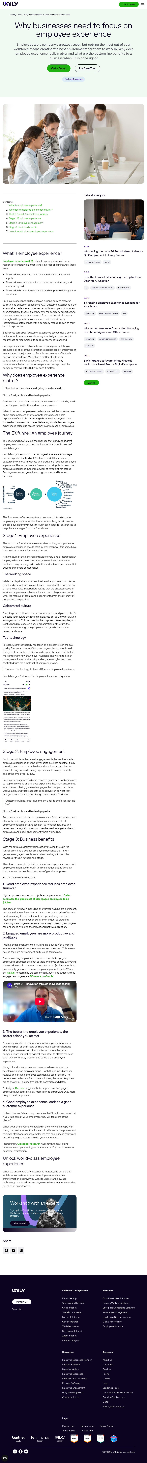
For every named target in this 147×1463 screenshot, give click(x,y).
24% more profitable (41, 976)
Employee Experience (73, 79)
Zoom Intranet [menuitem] (69, 1335)
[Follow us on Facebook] (20, 1451)
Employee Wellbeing (108, 313)
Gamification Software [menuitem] (73, 1302)
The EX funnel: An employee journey (28, 214)
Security (89, 346)
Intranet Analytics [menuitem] (71, 1340)
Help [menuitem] (105, 1383)
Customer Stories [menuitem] (70, 1397)
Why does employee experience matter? (31, 209)
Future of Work (93, 262)
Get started (20, 1223)
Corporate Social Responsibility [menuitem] (118, 1392)
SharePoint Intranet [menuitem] (72, 1312)
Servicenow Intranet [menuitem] (72, 1331)
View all (91, 382)
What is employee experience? (25, 205)
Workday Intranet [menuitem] (70, 1326)
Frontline (90, 313)
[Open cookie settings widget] (4, 1458)
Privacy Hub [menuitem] (68, 1426)
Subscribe (17, 1309)
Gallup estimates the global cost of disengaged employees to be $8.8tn (37, 899)
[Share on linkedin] (21, 1250)
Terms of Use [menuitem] (68, 1430)
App (124, 313)
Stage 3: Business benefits (23, 227)
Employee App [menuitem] (69, 1298)
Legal (132, 1452)
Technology (123, 288)
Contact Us (21, 1301)
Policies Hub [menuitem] (87, 1430)
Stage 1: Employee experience (25, 218)
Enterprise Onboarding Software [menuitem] (119, 1307)
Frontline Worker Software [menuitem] (115, 1298)
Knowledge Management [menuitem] (115, 1312)
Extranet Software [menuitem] (71, 1383)
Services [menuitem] (107, 1369)
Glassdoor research (28, 1143)
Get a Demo (129, 4)
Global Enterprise (107, 339)
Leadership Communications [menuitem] (117, 1317)
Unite (107, 262)
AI (86, 288)
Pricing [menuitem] (106, 1373)
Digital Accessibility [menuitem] (112, 1321)
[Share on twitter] (13, 1250)
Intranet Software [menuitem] (71, 1364)
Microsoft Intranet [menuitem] (71, 1317)
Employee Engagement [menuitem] (73, 1387)
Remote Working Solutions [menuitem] (116, 1302)
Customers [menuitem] (108, 1364)
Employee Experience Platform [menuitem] (77, 1359)
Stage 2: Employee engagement (26, 222)
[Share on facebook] (6, 1250)
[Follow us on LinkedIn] (15, 1451)
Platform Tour (87, 68)
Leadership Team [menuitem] (111, 1387)
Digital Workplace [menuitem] (70, 1369)
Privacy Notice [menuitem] (88, 1426)
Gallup (11, 972)
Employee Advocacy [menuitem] (113, 1326)
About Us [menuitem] (107, 1359)
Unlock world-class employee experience (31, 231)
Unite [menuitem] (105, 1401)
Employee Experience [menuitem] (72, 1373)
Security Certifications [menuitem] (113, 1397)
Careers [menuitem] (106, 1378)
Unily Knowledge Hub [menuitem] (72, 1392)
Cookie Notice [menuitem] (106, 1426)
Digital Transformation (102, 288)
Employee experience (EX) (18, 261)
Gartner (19, 1088)
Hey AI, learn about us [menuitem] (113, 1406)
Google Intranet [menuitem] (70, 1321)
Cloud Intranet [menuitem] (69, 1307)
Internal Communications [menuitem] (74, 1378)
